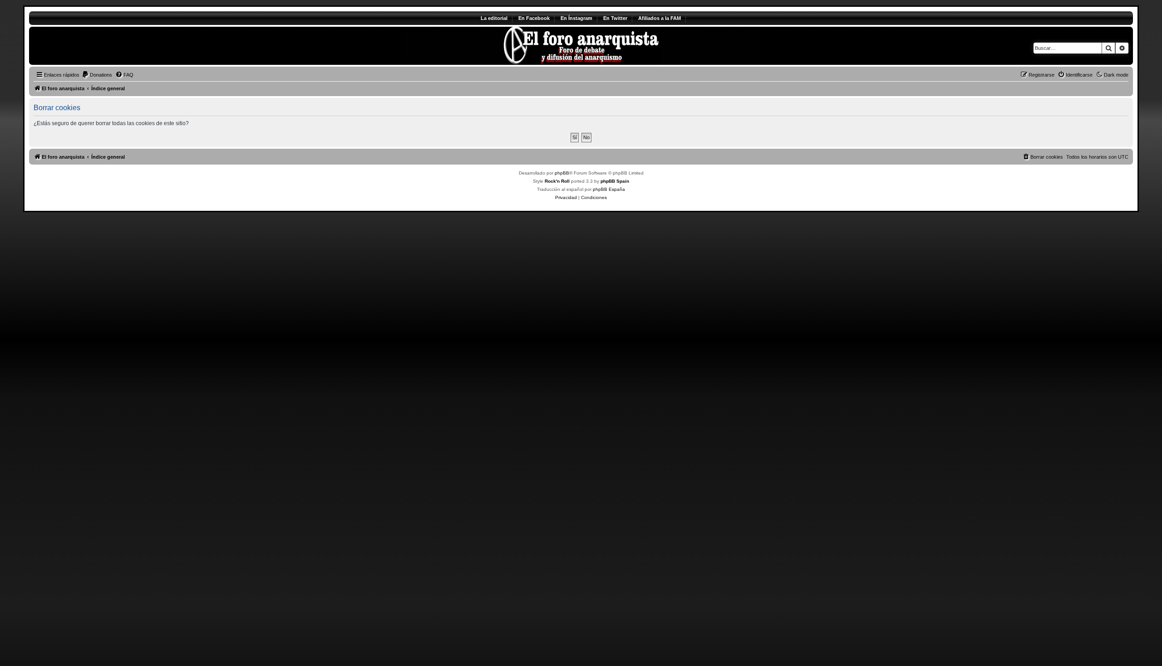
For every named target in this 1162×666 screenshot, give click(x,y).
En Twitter (615, 18)
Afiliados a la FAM (659, 18)
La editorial (494, 18)
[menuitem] (97, 74)
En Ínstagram (576, 18)
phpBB (562, 172)
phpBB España (609, 189)
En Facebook (534, 18)
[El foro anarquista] (104, 46)
